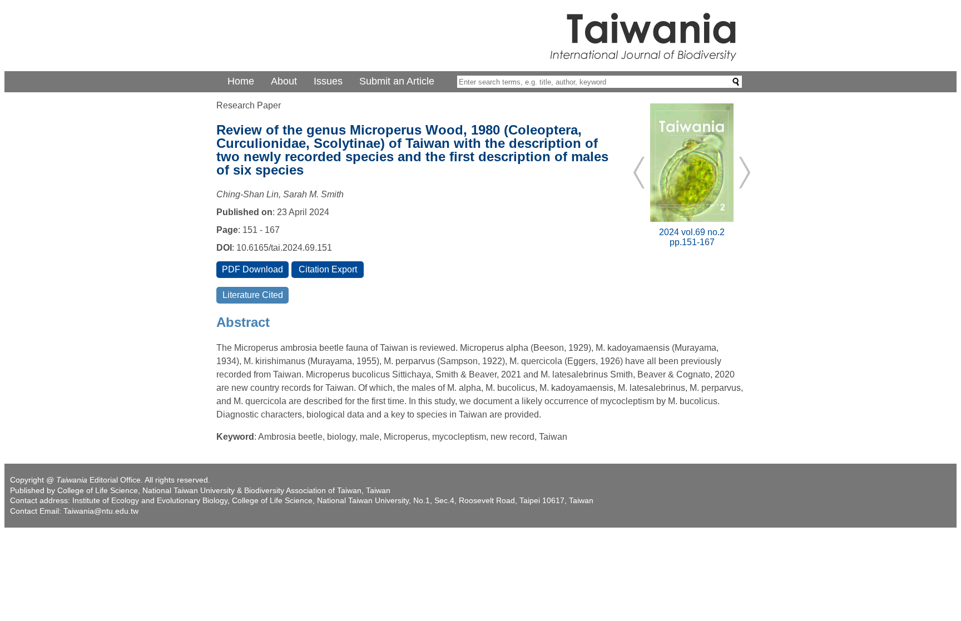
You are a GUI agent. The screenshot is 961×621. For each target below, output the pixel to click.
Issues (328, 81)
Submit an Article (396, 81)
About (284, 81)
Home (240, 81)
